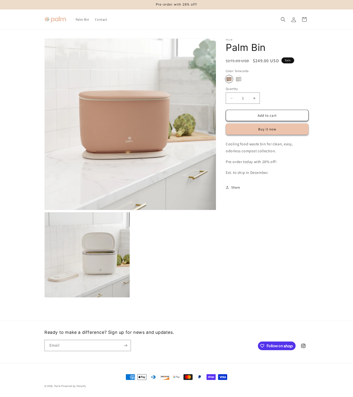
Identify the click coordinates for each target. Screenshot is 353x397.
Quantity (232, 89)
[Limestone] (238, 79)
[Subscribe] (125, 345)
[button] (283, 19)
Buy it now (267, 129)
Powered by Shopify (73, 386)
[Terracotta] (229, 79)
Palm (57, 386)
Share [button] (235, 187)
